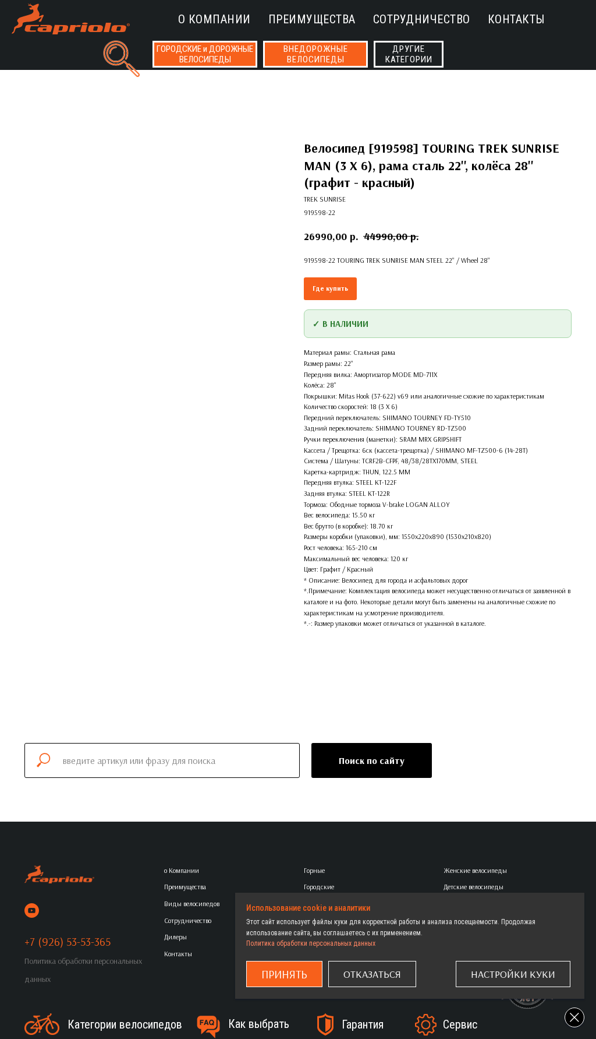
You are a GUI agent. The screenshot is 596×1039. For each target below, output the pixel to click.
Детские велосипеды (473, 886)
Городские (319, 886)
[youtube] (31, 910)
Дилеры (175, 936)
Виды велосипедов (191, 903)
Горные (314, 870)
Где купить (330, 288)
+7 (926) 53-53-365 (67, 941)
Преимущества (312, 19)
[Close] (574, 1017)
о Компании (214, 19)
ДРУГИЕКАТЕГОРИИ (408, 54)
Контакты (516, 19)
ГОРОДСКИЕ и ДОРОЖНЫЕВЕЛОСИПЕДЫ (205, 54)
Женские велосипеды (475, 870)
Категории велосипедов (125, 1024)
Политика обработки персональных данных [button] (310, 943)
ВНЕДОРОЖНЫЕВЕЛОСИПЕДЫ (315, 54)
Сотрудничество (421, 19)
